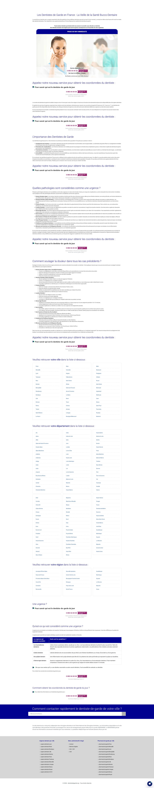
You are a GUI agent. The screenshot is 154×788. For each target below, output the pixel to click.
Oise (67, 522)
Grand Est (38, 582)
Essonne (98, 512)
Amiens (68, 405)
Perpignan (98, 373)
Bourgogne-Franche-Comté (73, 578)
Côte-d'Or (38, 505)
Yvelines (98, 461)
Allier (37, 440)
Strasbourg (38, 391)
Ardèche (38, 454)
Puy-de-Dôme (69, 533)
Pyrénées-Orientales (71, 544)
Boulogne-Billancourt (71, 416)
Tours (67, 402)
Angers (68, 373)
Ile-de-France (69, 589)
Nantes (37, 384)
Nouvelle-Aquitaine (70, 571)
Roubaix (98, 412)
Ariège (37, 461)
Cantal (37, 482)
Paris (37, 366)
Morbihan (68, 508)
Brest (67, 398)
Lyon (37, 373)
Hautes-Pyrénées (70, 540)
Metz (97, 366)
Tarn (97, 472)
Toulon (37, 409)
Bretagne (68, 582)
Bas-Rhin (68, 547)
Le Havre (38, 416)
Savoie (97, 443)
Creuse (37, 512)
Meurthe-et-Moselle (71, 501)
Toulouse (38, 377)
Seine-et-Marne (100, 457)
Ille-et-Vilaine (39, 555)
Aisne (37, 436)
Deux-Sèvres (99, 465)
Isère (67, 440)
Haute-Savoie (99, 447)
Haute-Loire (69, 457)
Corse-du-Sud (99, 547)
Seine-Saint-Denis (100, 519)
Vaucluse (98, 482)
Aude (37, 468)
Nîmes (67, 384)
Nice (37, 380)
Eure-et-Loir (39, 530)
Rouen (97, 380)
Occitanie (38, 585)
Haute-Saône (99, 432)
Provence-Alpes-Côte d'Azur (42, 578)
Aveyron (38, 472)
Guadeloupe (99, 530)
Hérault (37, 551)
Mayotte (98, 544)
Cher (37, 497)
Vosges (98, 501)
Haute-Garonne (39, 540)
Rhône (67, 555)
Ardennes (38, 457)
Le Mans (68, 395)
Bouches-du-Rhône (40, 475)
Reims (37, 405)
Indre (67, 432)
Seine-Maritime (100, 454)
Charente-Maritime (40, 490)
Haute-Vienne (99, 497)
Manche (68, 482)
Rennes (37, 402)
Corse (97, 589)
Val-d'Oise (98, 526)
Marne (67, 486)
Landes (68, 447)
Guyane (98, 537)
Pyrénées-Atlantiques (71, 537)
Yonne (97, 505)
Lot (67, 468)
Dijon (67, 366)
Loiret (67, 465)
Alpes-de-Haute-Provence (42, 443)
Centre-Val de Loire (70, 575)
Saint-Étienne (39, 412)
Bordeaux (38, 395)
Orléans (98, 377)
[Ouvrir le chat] (149, 783)
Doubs (37, 519)
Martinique (99, 533)
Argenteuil (98, 391)
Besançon (98, 370)
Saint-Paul (98, 405)
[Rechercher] (124, 714)
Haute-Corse (99, 551)
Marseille (38, 370)
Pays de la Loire (70, 585)
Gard (37, 537)
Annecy (68, 409)
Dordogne (38, 515)
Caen (97, 398)
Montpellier (38, 387)
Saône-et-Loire (99, 436)
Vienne (98, 490)
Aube (37, 465)
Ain (36, 432)
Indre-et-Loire (69, 436)
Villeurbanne (69, 377)
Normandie (38, 589)
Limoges (68, 412)
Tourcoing (98, 409)
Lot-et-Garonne (70, 472)
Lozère (67, 475)
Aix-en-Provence (70, 391)
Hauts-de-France (40, 575)
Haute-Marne (69, 490)
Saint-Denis (69, 380)
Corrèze (38, 501)
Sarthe (97, 440)
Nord (67, 519)
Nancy (97, 402)
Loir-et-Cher (69, 450)
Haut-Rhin (68, 551)
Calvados (38, 479)
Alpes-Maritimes (40, 450)
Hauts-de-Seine (100, 515)
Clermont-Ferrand (70, 387)
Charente (38, 486)
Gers (37, 544)
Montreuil (98, 387)
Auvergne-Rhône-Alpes (41, 571)
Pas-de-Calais (69, 530)
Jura (67, 443)
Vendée (98, 486)
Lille (37, 398)
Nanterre (98, 416)
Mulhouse (98, 395)
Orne (67, 526)
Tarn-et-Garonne (100, 475)
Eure (37, 526)
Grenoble (68, 370)
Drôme (37, 522)
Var (97, 479)
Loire (67, 454)
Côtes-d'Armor (39, 508)
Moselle (68, 512)
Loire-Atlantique (70, 461)
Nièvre (67, 515)
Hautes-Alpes (39, 447)
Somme (98, 468)
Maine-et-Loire (69, 479)
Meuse (67, 505)
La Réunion (99, 540)
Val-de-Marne (99, 522)
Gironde (38, 547)
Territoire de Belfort (101, 508)
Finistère (38, 533)
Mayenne (68, 497)
